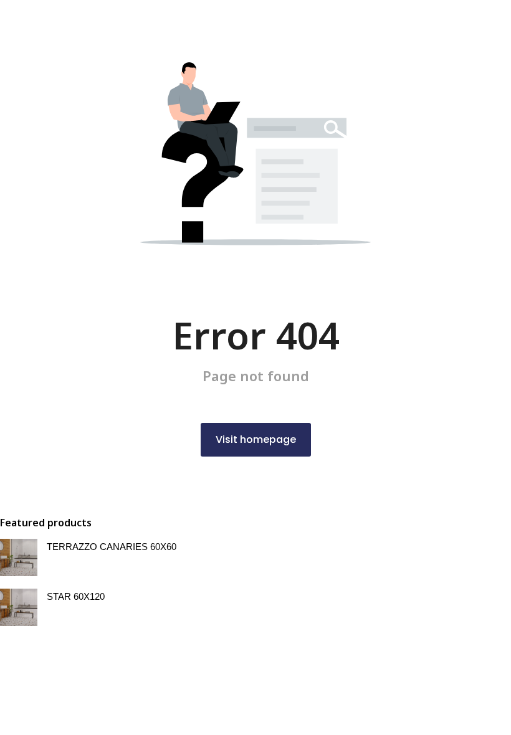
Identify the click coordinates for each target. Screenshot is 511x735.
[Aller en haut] (486, 710)
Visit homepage (256, 439)
